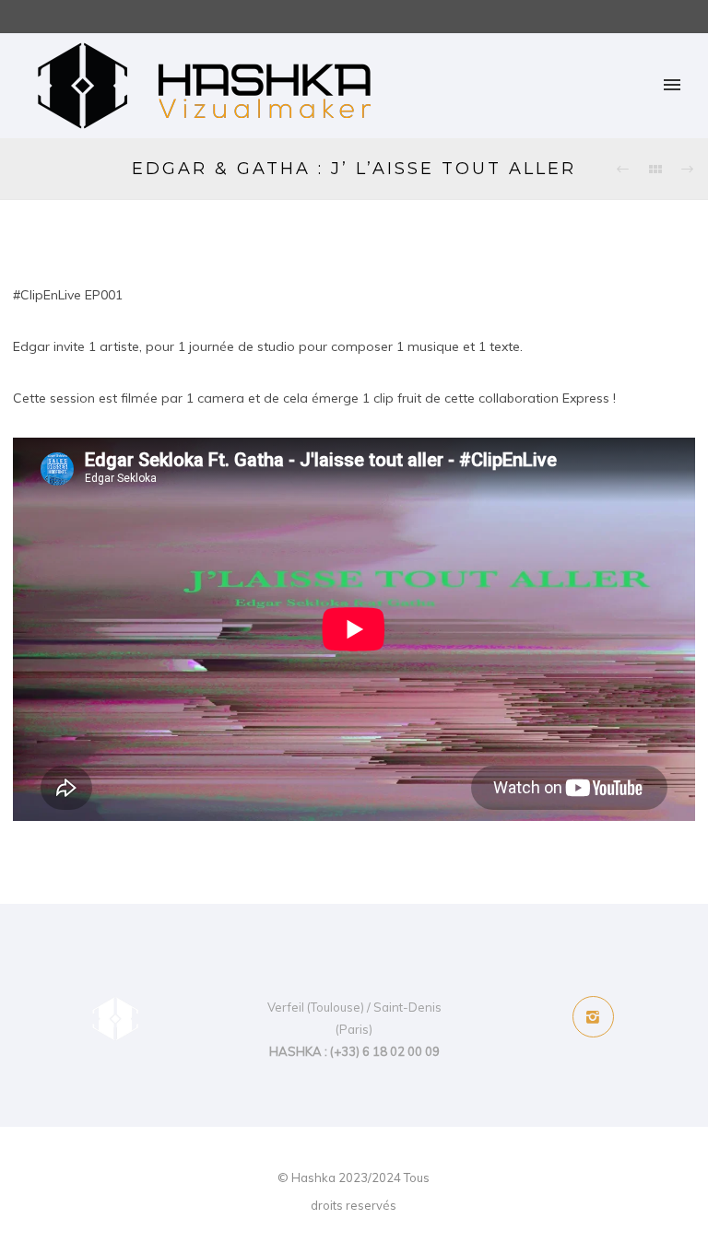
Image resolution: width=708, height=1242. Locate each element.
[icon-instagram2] (593, 1016)
